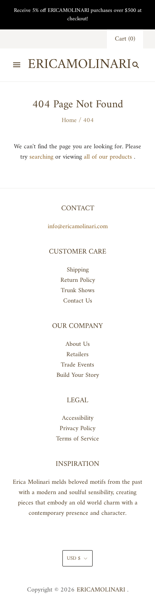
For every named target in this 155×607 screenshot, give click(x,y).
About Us (78, 344)
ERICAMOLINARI (101, 589)
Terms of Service (77, 438)
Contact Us (77, 300)
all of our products (108, 157)
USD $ (73, 558)
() (125, 39)
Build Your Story (77, 375)
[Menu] (16, 64)
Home (69, 120)
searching (41, 157)
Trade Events (77, 364)
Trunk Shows (78, 290)
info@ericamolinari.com (78, 226)
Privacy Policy (77, 428)
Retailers (77, 354)
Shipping (78, 269)
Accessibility (77, 418)
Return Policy (77, 280)
